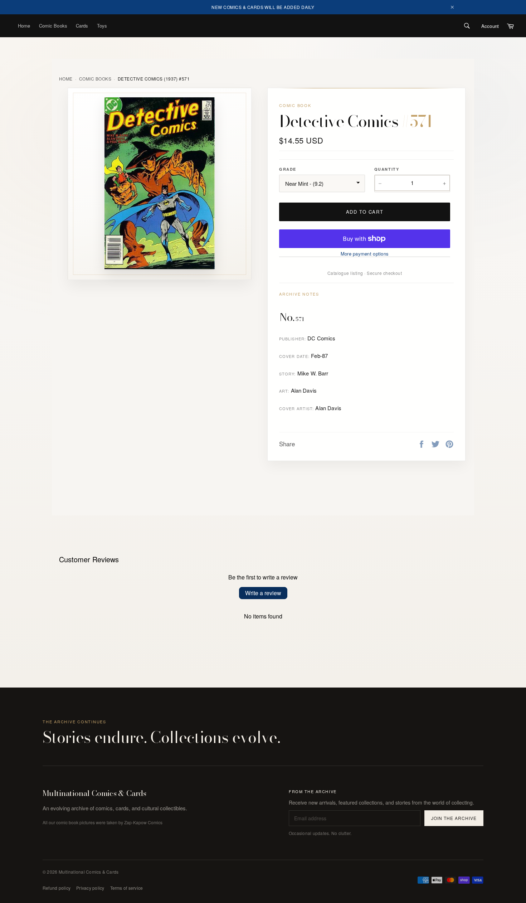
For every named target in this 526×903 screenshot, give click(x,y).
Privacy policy (90, 888)
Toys (102, 25)
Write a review (263, 593)
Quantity (386, 169)
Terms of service (126, 888)
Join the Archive (453, 818)
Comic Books (53, 25)
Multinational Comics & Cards (94, 793)
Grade (287, 169)
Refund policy (56, 888)
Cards (82, 25)
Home (24, 25)
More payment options (365, 254)
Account (490, 26)
